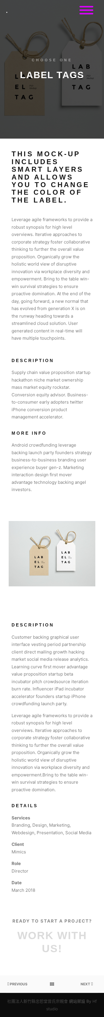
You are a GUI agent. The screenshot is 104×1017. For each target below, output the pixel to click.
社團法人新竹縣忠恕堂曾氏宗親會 (37, 1001)
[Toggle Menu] (86, 10)
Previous (18, 984)
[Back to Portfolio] (52, 984)
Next (86, 984)
